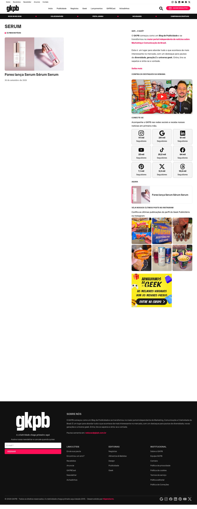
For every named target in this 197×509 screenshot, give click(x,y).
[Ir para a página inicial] (13, 8)
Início (50, 8)
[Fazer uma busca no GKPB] (161, 8)
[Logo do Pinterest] (180, 499)
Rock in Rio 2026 (14, 16)
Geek (84, 8)
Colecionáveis (57, 16)
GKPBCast (111, 8)
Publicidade (61, 8)
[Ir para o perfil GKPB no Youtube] (182, 2)
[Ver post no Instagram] (141, 231)
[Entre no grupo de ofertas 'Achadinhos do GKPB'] (152, 290)
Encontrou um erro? (75, 456)
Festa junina (97, 16)
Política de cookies (158, 470)
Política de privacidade (160, 465)
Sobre (8, 2)
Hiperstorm (108, 499)
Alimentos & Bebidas (118, 456)
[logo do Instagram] (161, 499)
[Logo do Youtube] (185, 499)
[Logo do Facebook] (170, 499)
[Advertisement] (152, 353)
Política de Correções (159, 484)
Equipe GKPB (156, 456)
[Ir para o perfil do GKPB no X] (189, 2)
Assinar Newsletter (180, 8)
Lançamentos (97, 8)
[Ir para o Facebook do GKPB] (186, 2)
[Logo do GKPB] (33, 422)
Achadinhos (124, 8)
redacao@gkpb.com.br (95, 432)
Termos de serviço (158, 475)
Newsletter (27, 2)
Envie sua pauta (74, 451)
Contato (154, 461)
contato (45, 2)
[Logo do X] (189, 499)
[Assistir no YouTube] (162, 97)
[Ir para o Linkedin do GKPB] (179, 2)
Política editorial (157, 480)
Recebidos (17, 2)
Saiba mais (137, 68)
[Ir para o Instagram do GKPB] (172, 2)
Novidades (137, 16)
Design (112, 461)
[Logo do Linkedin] (175, 499)
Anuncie (37, 2)
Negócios (74, 8)
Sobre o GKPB (156, 451)
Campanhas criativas (180, 16)
